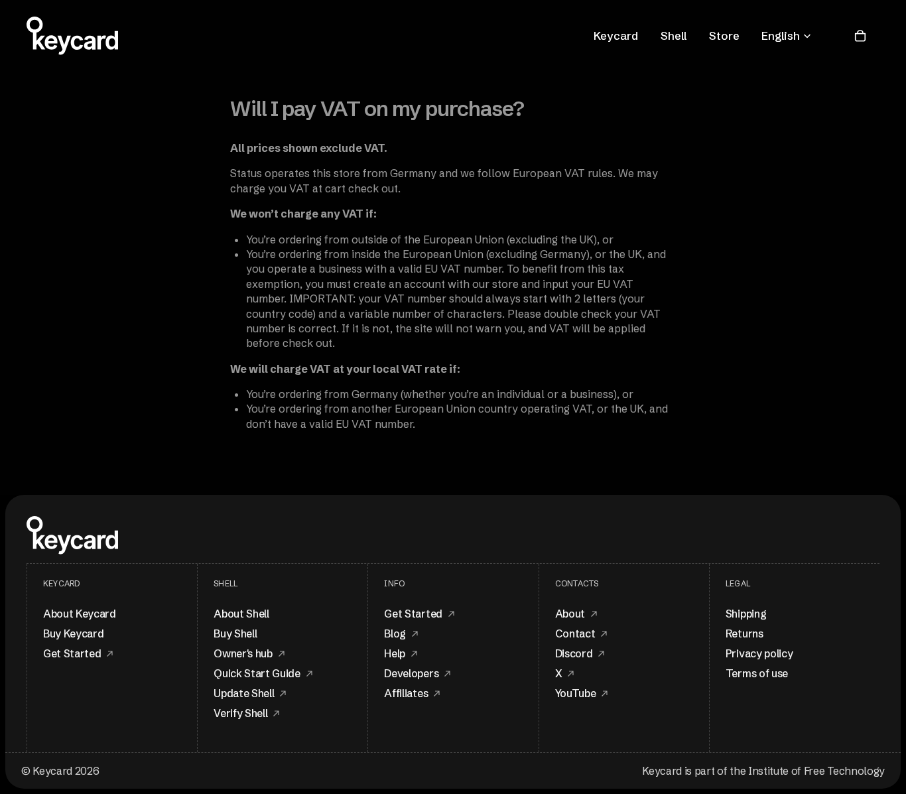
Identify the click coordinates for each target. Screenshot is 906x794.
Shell (673, 35)
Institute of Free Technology (816, 770)
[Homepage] (72, 36)
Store (724, 35)
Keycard (616, 35)
